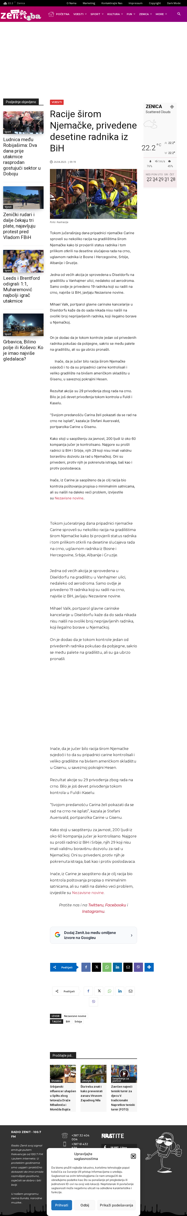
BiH (68, 1021)
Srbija (78, 1021)
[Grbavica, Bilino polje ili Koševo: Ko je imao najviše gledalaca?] (23, 325)
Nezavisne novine (69, 498)
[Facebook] (86, 967)
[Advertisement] (95, 59)
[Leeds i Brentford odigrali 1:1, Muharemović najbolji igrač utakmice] (23, 261)
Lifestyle (86, 1080)
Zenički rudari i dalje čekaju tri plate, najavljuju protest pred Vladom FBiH (19, 226)
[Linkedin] (117, 967)
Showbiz (56, 1080)
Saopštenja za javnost (120, 1079)
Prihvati (61, 1205)
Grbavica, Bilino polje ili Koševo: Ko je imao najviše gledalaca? (23, 350)
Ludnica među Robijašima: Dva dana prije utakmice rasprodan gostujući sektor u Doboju (22, 156)
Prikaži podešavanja (116, 1205)
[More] (149, 967)
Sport (8, 131)
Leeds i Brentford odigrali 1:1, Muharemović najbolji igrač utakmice (21, 289)
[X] (96, 967)
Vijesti (8, 206)
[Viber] (138, 967)
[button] (133, 1156)
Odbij (85, 1205)
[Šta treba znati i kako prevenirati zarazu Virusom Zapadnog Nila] (93, 1074)
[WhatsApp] (107, 967)
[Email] (127, 967)
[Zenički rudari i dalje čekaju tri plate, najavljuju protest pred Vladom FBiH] (23, 197)
